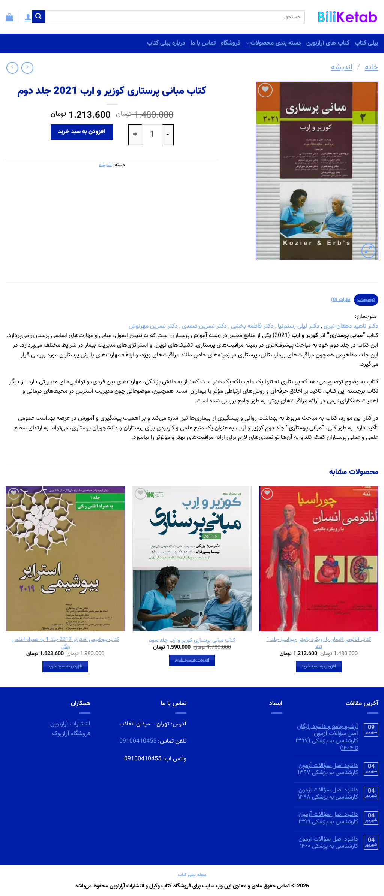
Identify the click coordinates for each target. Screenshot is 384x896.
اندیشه (341, 67)
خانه (371, 67)
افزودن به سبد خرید (81, 131)
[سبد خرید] (9, 17)
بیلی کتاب (366, 43)
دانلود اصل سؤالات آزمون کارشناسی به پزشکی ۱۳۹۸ (328, 794)
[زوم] (369, 251)
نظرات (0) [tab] (340, 300)
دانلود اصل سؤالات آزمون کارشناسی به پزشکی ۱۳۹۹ (328, 818)
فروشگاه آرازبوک (71, 734)
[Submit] (38, 16)
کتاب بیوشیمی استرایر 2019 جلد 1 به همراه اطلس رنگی (65, 643)
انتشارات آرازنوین (70, 724)
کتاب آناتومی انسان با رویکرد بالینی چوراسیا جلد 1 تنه (319, 643)
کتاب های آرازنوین (328, 43)
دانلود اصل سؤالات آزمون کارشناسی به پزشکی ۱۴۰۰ (328, 843)
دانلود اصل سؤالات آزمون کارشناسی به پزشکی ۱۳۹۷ (328, 769)
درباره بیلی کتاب (166, 43)
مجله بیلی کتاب (192, 875)
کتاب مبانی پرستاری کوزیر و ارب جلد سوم (192, 640)
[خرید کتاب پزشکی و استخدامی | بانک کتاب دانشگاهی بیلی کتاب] (347, 17)
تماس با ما (203, 43)
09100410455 (137, 741)
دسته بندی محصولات (275, 43)
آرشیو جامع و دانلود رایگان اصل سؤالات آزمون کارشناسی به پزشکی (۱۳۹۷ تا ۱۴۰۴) (327, 737)
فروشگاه (230, 43)
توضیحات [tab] (366, 300)
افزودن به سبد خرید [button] (319, 666)
